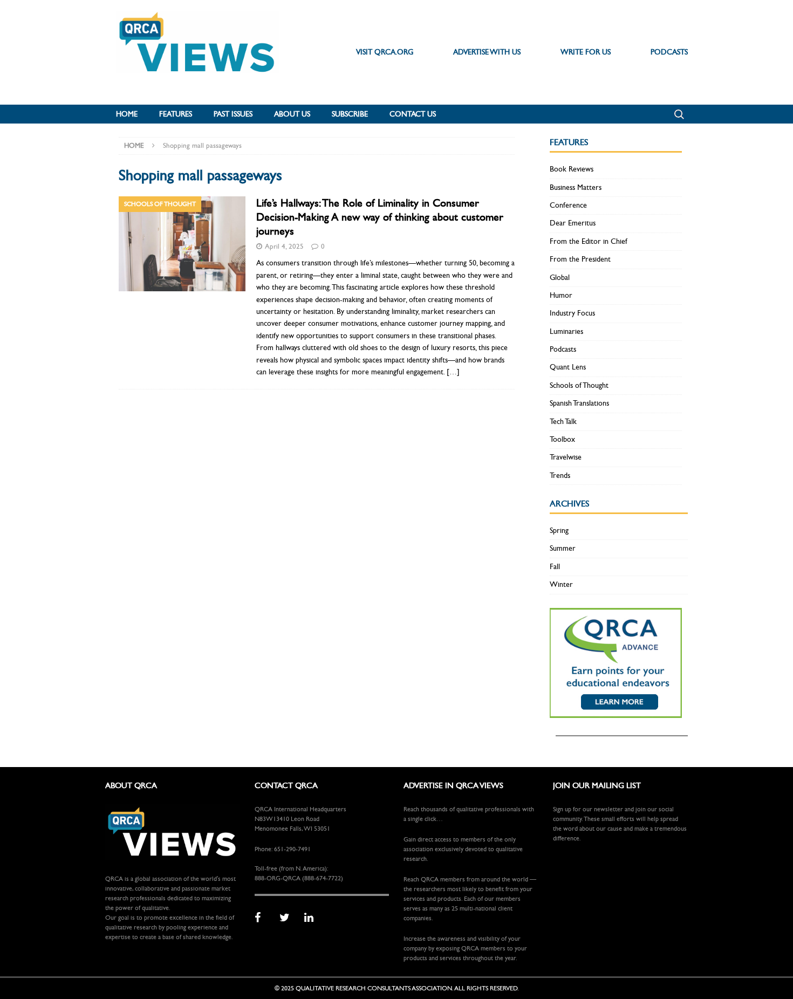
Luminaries (566, 331)
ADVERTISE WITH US (487, 52)
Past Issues (233, 114)
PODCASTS (669, 52)
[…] (453, 372)
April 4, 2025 (284, 246)
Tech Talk (563, 421)
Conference (568, 205)
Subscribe (350, 114)
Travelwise (566, 457)
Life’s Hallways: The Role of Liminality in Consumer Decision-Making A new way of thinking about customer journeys (379, 217)
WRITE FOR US (585, 52)
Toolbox (562, 439)
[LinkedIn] (313, 918)
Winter (561, 584)
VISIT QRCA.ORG (384, 52)
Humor (561, 295)
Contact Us (412, 114)
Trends (560, 475)
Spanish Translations (579, 403)
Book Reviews (571, 169)
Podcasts (563, 349)
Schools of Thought (579, 385)
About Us (292, 114)
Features (175, 114)
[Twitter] (288, 918)
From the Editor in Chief (588, 241)
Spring (559, 530)
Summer (563, 548)
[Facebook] (263, 918)
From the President (580, 259)
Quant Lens (568, 367)
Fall (555, 566)
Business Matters (575, 187)
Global (560, 277)
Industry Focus (572, 313)
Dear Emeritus (573, 223)
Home (127, 114)
